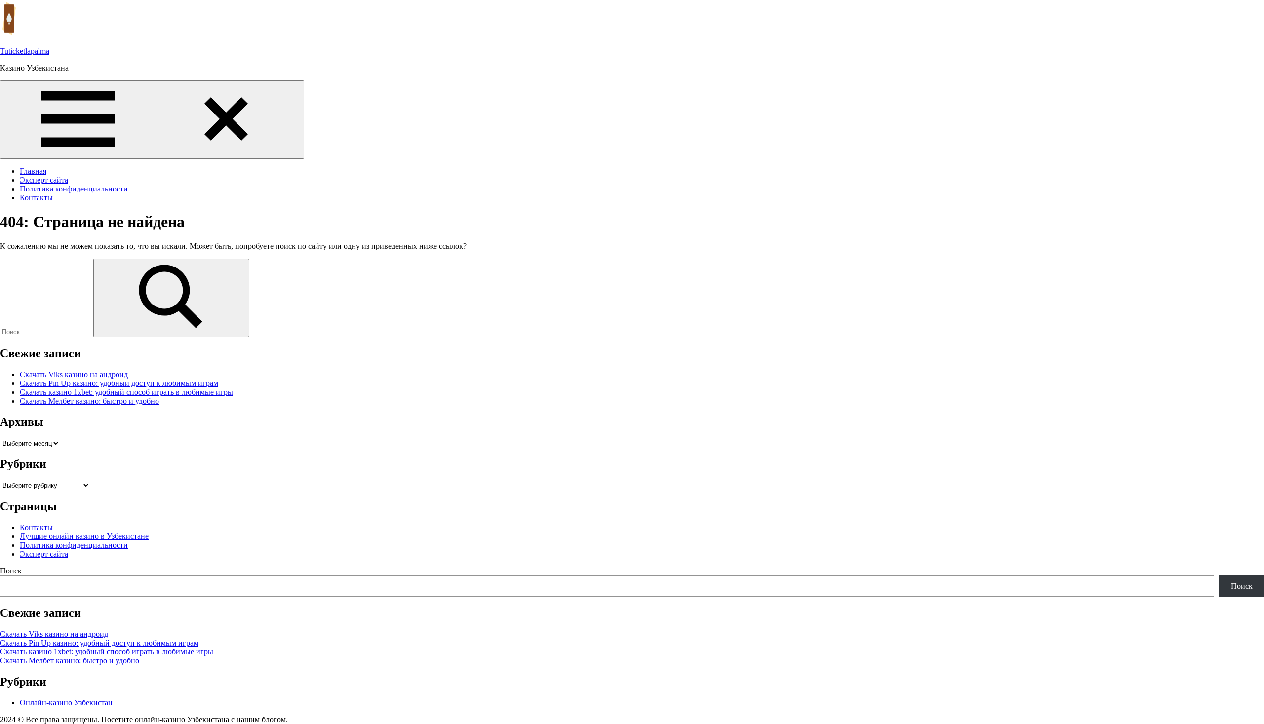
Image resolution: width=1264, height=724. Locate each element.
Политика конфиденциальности (74, 189)
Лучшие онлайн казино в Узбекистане (84, 536)
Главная (33, 171)
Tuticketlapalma (24, 51)
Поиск (11, 571)
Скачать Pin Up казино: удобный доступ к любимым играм (119, 383)
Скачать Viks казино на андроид (74, 374)
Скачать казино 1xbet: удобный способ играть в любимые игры (126, 392)
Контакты (36, 197)
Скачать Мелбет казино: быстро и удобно (89, 401)
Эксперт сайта (44, 180)
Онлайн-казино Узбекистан (66, 702)
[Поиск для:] (46, 331)
